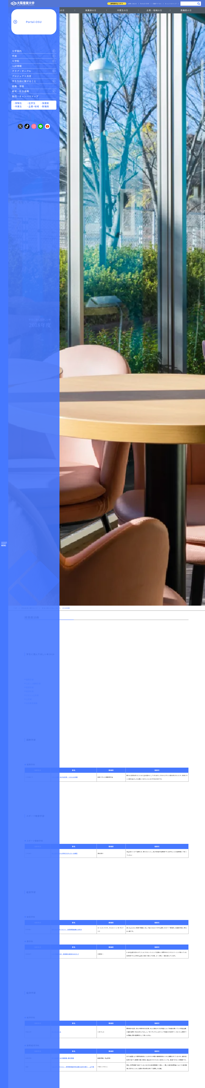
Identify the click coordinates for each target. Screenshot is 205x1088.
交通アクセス (157, 3)
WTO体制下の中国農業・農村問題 (63, 1058)
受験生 (18, 103)
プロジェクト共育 (21, 76)
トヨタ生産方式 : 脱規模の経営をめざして (65, 954)
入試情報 (17, 66)
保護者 (45, 103)
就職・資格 (18, 86)
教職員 (45, 106)
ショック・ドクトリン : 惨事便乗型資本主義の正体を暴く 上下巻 (73, 1067)
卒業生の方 (122, 10)
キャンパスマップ (171, 3)
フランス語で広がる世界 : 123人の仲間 (65, 777)
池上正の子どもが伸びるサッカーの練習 (65, 853)
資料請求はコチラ (117, 3)
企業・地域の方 (154, 10)
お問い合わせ (132, 3)
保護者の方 (90, 10)
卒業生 (18, 106)
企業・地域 (34, 106)
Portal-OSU (144, 3)
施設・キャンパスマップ (25, 96)
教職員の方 (186, 10)
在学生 (32, 103)
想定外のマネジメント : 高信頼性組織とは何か (67, 929)
